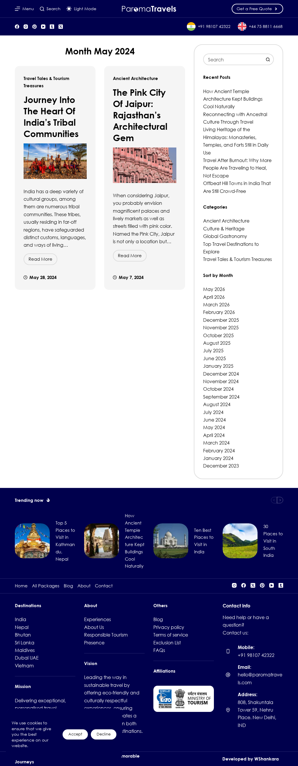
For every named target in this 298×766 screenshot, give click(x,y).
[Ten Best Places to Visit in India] (170, 540)
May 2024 (214, 427)
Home (21, 586)
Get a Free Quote (254, 8)
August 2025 (216, 343)
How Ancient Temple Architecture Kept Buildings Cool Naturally (232, 99)
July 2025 (213, 350)
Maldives (25, 650)
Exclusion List (167, 642)
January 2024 (218, 458)
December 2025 (221, 320)
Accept (75, 734)
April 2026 (214, 297)
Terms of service (170, 635)
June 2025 (214, 358)
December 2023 (221, 466)
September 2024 (221, 397)
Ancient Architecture (135, 78)
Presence (94, 642)
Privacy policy (168, 627)
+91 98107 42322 (214, 26)
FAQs (159, 650)
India (20, 619)
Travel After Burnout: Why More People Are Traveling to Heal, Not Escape (237, 168)
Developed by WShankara (250, 758)
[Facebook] (17, 26)
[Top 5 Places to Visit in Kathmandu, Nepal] (32, 540)
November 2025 (221, 327)
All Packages (45, 586)
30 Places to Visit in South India (273, 540)
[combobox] (233, 59)
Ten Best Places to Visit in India (204, 540)
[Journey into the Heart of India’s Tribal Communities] (55, 161)
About (84, 586)
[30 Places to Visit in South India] (240, 540)
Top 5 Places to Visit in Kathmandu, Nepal (65, 541)
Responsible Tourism (106, 635)
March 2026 (216, 304)
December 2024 (221, 374)
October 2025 (218, 335)
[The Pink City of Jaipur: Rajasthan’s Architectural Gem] (144, 165)
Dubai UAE (27, 658)
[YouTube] (43, 26)
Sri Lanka (24, 642)
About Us (94, 627)
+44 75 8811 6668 (266, 26)
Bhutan (23, 635)
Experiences (97, 619)
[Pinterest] (34, 26)
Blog (68, 586)
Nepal (22, 627)
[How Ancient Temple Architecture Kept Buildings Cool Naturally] (101, 540)
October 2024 (218, 389)
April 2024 (214, 435)
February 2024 (219, 450)
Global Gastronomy (225, 236)
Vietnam (24, 665)
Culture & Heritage (223, 228)
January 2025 (218, 366)
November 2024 (221, 381)
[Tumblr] (52, 26)
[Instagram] (26, 26)
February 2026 (219, 312)
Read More (43, 260)
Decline (104, 734)
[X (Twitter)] (60, 26)
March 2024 (216, 443)
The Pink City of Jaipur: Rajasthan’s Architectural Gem (140, 115)
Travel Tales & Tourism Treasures (237, 259)
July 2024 (213, 412)
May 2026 (214, 289)
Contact (104, 586)
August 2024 (216, 404)
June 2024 (214, 420)
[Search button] (268, 59)
